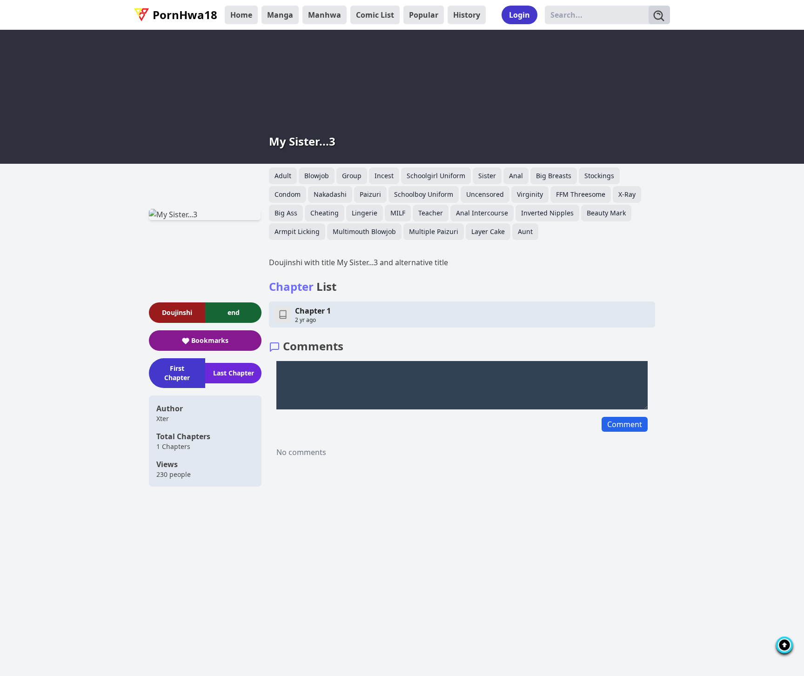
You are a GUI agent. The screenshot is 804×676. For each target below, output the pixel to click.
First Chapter (177, 373)
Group (352, 175)
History (466, 15)
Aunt (525, 231)
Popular (423, 15)
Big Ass (286, 212)
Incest (384, 175)
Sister (487, 175)
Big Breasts (553, 175)
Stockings (599, 175)
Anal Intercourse (482, 212)
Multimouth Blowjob (364, 231)
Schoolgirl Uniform (436, 175)
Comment (624, 424)
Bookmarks (209, 340)
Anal (516, 175)
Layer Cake (488, 231)
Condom (288, 194)
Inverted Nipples (547, 212)
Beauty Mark (606, 212)
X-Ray (627, 194)
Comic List (375, 15)
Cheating (324, 212)
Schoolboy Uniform (423, 194)
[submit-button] (659, 15)
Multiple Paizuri (433, 231)
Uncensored (485, 194)
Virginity (530, 194)
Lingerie (364, 212)
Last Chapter (233, 372)
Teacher (430, 212)
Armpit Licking (297, 231)
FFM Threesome (580, 194)
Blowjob (316, 175)
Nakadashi (330, 194)
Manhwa (324, 15)
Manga (280, 15)
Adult (283, 175)
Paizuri (370, 194)
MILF (397, 212)
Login (519, 15)
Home (241, 15)
